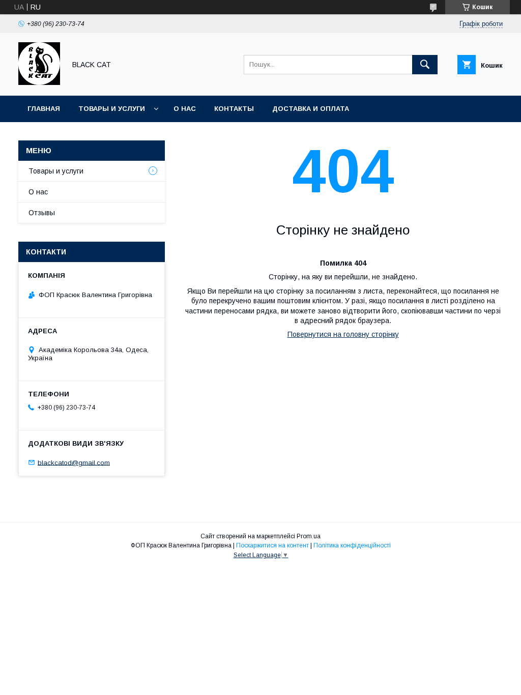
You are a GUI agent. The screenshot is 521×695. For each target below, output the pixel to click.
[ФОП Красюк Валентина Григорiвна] (39, 82)
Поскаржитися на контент (272, 545)
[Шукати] (425, 64)
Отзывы (41, 213)
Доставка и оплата (310, 108)
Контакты (234, 108)
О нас (184, 108)
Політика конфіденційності (352, 545)
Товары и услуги (111, 108)
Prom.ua (309, 536)
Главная (43, 108)
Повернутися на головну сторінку (343, 334)
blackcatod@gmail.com (74, 462)
